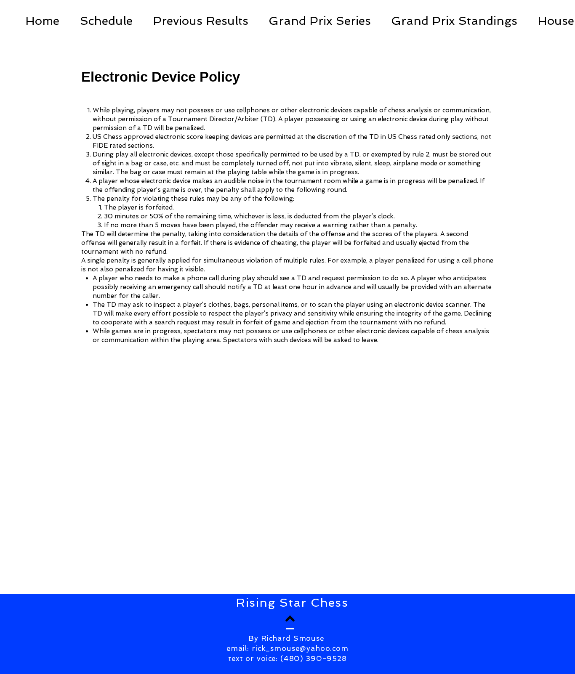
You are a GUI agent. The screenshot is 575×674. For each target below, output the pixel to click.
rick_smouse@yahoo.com (300, 648)
